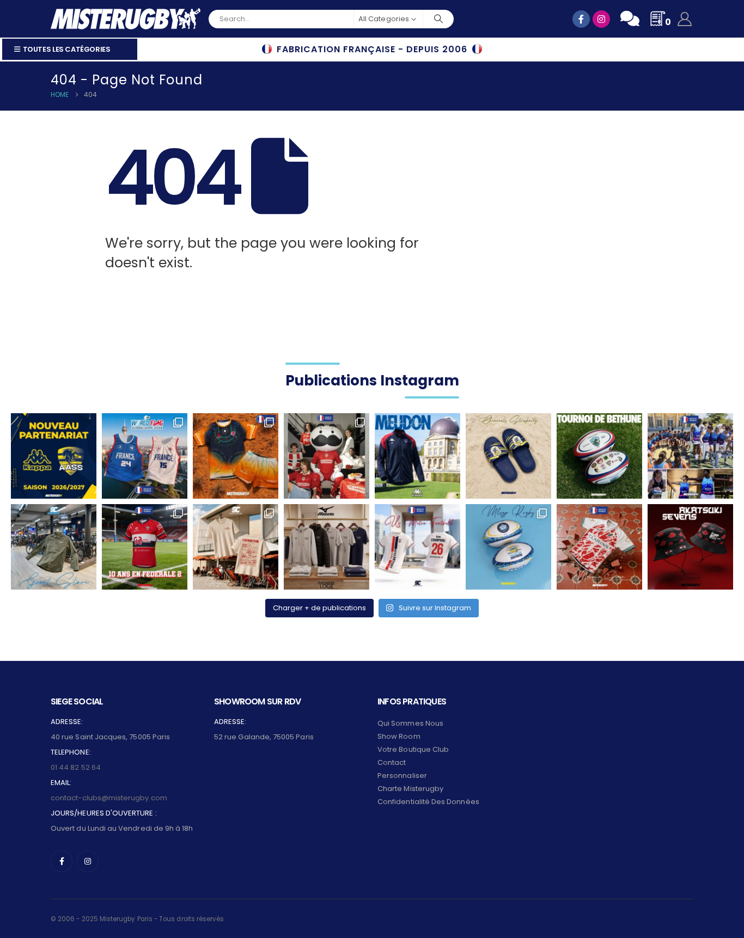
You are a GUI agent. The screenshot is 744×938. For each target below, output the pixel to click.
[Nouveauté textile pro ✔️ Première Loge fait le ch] (326, 547)
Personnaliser (402, 775)
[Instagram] (88, 861)
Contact (391, 762)
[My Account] (684, 19)
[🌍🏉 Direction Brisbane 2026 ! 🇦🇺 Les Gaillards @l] (235, 456)
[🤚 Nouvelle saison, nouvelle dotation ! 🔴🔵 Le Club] (417, 456)
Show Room (398, 736)
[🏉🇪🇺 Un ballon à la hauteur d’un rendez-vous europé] (599, 456)
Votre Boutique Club (413, 749)
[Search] (438, 19)
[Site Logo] (125, 18)
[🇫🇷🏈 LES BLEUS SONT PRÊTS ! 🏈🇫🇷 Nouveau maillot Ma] (144, 456)
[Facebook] (61, 861)
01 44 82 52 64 (76, 767)
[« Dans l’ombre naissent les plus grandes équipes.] (690, 547)
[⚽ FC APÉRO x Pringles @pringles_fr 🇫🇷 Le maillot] (326, 456)
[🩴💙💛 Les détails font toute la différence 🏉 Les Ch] (508, 456)
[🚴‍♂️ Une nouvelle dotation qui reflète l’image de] (53, 547)
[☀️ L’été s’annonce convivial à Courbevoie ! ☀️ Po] (235, 547)
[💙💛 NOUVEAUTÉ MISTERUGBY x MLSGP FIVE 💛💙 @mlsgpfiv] (508, 547)
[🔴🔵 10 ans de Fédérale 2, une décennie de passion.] (144, 547)
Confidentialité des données (428, 801)
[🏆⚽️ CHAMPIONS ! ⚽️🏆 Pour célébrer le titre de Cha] (417, 547)
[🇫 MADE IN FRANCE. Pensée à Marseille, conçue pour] (690, 456)
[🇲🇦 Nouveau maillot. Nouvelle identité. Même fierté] (599, 547)
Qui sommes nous (410, 723)
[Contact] (629, 18)
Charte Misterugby (410, 788)
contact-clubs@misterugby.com (109, 798)
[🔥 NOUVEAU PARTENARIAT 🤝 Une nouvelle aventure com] (53, 456)
